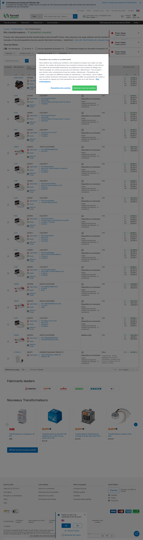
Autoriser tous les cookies (85, 88)
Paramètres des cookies (61, 88)
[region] (72, 74)
